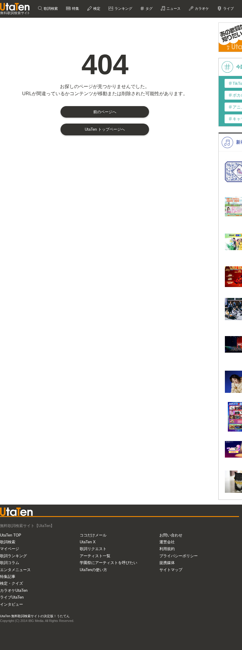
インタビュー (11, 604)
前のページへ (104, 112)
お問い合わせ (170, 535)
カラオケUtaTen (13, 590)
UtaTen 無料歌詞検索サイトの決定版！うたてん (35, 616)
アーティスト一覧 (95, 556)
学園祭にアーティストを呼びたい (108, 562)
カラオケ (201, 9)
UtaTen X (88, 542)
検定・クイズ (11, 583)
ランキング (123, 9)
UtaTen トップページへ (105, 129)
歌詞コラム (9, 562)
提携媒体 (167, 562)
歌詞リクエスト (93, 549)
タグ (149, 9)
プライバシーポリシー (178, 556)
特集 (75, 9)
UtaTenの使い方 (93, 570)
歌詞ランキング (13, 556)
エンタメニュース (15, 570)
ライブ (228, 9)
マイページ (9, 549)
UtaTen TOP (10, 535)
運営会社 (167, 542)
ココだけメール (93, 535)
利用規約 (167, 549)
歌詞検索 (50, 9)
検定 (96, 9)
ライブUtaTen (12, 597)
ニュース (173, 9)
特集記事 (7, 576)
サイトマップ (170, 570)
